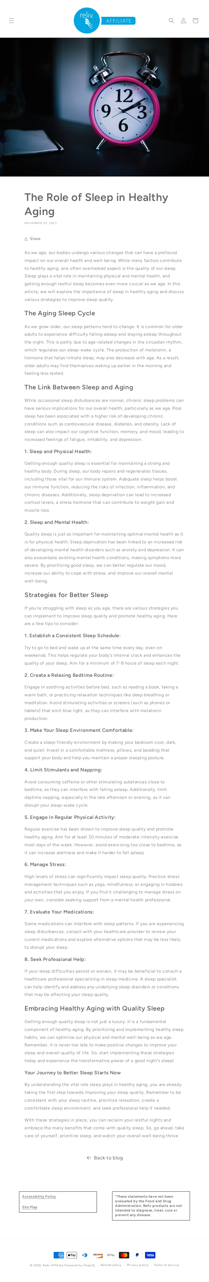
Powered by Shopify (79, 1265)
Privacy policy (138, 1265)
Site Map (30, 1207)
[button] (11, 21)
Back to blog (108, 1158)
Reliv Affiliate (53, 1265)
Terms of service (166, 1265)
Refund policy (111, 1265)
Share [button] (35, 238)
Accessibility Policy (39, 1196)
